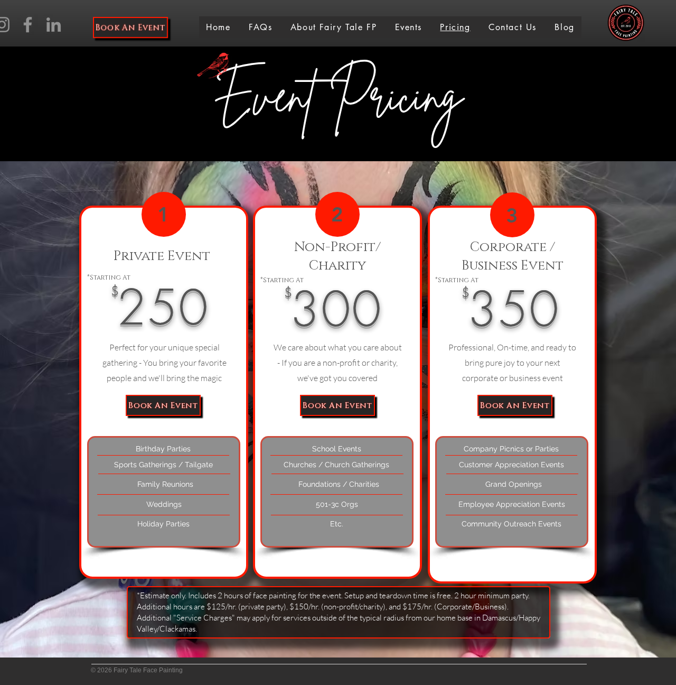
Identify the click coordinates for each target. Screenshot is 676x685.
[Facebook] (27, 24)
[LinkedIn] (53, 24)
